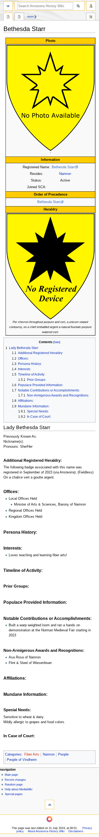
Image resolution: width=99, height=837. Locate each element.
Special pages (14, 794)
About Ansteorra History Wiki (46, 831)
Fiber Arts (31, 754)
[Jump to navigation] (8, 6)
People (63, 754)
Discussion (19, 17)
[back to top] (49, 804)
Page (8, 17)
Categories (13, 754)
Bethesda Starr (63, 167)
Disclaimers (75, 831)
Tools (90, 17)
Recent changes (15, 779)
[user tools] (91, 6)
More (30, 16)
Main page (11, 774)
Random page (14, 784)
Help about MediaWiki (18, 789)
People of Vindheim (22, 760)
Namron (65, 174)
